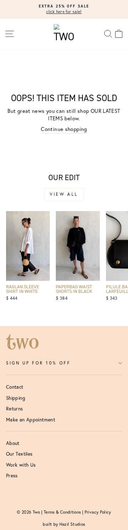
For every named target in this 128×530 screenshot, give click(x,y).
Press (12, 475)
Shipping (15, 398)
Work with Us (21, 465)
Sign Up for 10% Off (38, 363)
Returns (14, 408)
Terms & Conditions (62, 512)
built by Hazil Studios (64, 524)
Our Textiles (19, 454)
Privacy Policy (98, 512)
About (13, 443)
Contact (14, 387)
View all (64, 194)
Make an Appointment (30, 419)
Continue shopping (64, 129)
